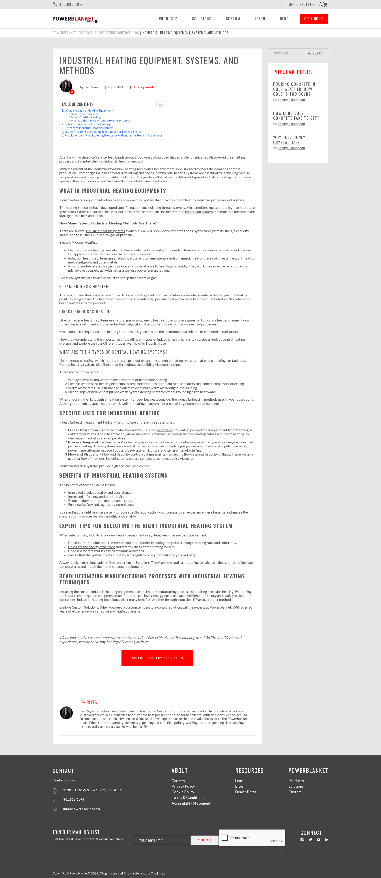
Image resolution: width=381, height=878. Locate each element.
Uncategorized (143, 87)
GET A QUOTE (314, 18)
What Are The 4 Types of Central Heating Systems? (100, 120)
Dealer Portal (246, 792)
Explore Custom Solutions (157, 658)
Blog (284, 18)
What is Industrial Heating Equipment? (89, 110)
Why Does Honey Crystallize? (289, 140)
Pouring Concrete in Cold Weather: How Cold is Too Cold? (294, 89)
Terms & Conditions (188, 797)
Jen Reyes (91, 87)
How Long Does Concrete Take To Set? (296, 116)
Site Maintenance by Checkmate (144, 873)
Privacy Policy (183, 786)
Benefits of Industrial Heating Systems (89, 128)
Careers (178, 780)
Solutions (201, 18)
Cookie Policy (183, 792)
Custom (233, 18)
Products (168, 18)
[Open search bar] (321, 4)
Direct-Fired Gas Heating (86, 117)
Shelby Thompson (291, 99)
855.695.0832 (68, 4)
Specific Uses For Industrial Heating (87, 124)
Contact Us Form (65, 780)
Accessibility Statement (191, 803)
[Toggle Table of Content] (158, 104)
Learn (260, 18)
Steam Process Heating (84, 114)
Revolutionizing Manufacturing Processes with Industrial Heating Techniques (114, 135)
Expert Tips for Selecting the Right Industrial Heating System (103, 131)
